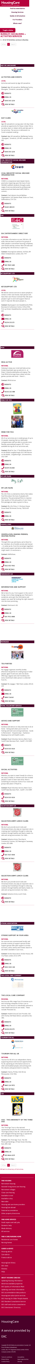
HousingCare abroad (8, 1207)
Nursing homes (6, 1242)
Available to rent (7, 1195)
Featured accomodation (9, 1210)
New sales (4, 1201)
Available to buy (7, 1198)
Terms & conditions (6, 1357)
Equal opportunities (23, 1359)
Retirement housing (8, 1183)
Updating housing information (11, 1280)
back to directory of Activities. (13, 1169)
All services (5, 1231)
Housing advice (6, 1251)
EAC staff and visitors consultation (13, 1304)
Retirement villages (8, 1189)
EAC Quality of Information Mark (12, 1286)
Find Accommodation (17, 8)
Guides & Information (17, 16)
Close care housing (8, 1192)
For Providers (17, 19)
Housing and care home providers (13, 1204)
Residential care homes (9, 1239)
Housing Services (17, 12)
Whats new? (17, 23)
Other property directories (10, 1213)
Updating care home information (12, 1289)
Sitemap (20, 1361)
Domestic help (6, 1225)
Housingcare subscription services (13, 1295)
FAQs (3, 1271)
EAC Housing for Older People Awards (14, 1298)
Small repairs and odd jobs (10, 1222)
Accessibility (21, 1357)
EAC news (4, 1266)
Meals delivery (6, 1228)
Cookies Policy (5, 1361)
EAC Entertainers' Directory (11, 1307)
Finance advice (6, 1257)
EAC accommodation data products (13, 1292)
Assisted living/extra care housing (13, 1186)
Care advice (5, 1254)
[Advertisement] (17, 56)
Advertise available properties (12, 1283)
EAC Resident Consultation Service (13, 1301)
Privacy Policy (5, 1359)
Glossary (4, 1268)
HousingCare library (8, 1263)
